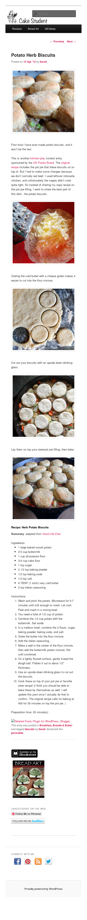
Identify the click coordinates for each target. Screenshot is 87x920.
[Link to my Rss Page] (38, 862)
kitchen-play (37, 158)
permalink (17, 733)
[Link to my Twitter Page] (48, 862)
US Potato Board (43, 163)
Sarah (43, 62)
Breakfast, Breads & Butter (55, 725)
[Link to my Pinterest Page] (27, 862)
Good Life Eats (51, 534)
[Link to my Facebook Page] (17, 862)
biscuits (29, 729)
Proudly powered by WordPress (43, 889)
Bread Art (33, 28)
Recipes (17, 28)
